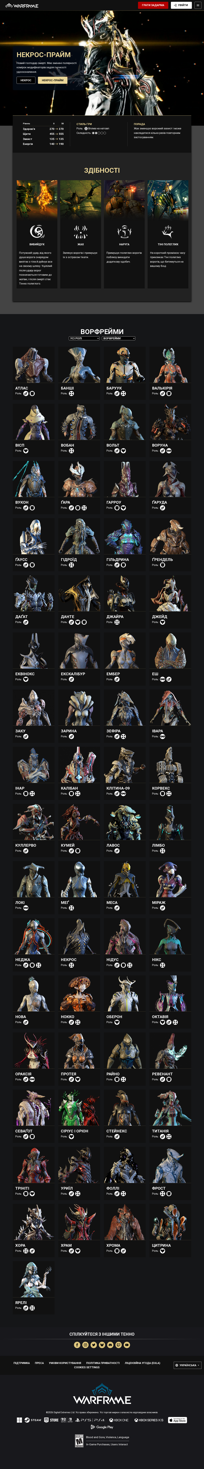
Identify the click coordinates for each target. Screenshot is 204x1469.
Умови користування (65, 1363)
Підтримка (22, 1363)
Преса (39, 1363)
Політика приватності (103, 1363)
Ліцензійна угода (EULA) (142, 1363)
